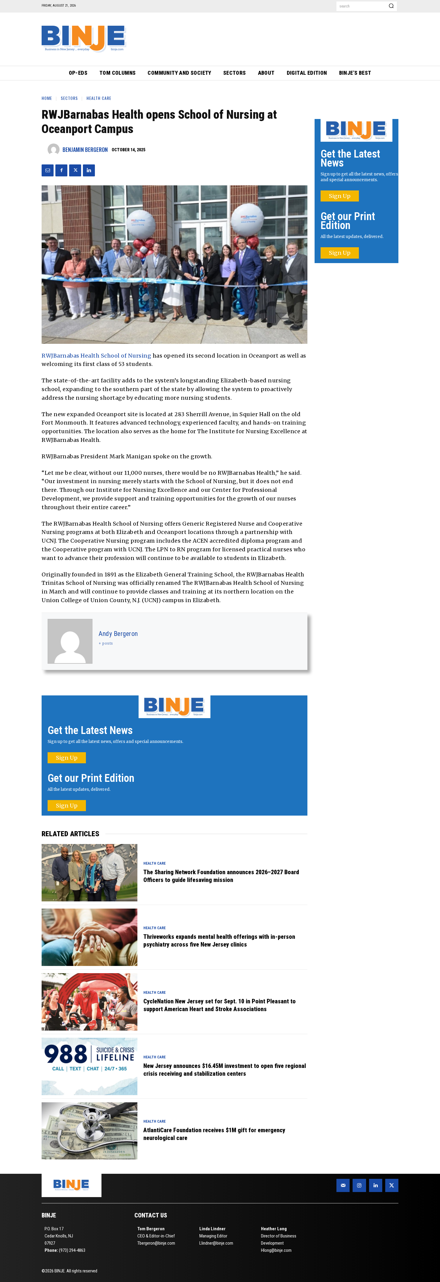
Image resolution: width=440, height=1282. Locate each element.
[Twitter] (75, 170)
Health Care (99, 98)
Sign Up (67, 757)
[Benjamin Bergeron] (55, 149)
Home (47, 98)
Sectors (69, 98)
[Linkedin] (89, 170)
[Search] (391, 6)
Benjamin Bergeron (85, 149)
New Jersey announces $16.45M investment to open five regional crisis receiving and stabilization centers (224, 1069)
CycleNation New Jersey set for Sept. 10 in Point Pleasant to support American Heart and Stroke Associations (219, 1005)
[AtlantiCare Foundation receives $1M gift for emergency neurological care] (89, 1131)
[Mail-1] (343, 1185)
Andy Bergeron (118, 633)
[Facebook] (61, 170)
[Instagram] (359, 1185)
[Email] (48, 170)
